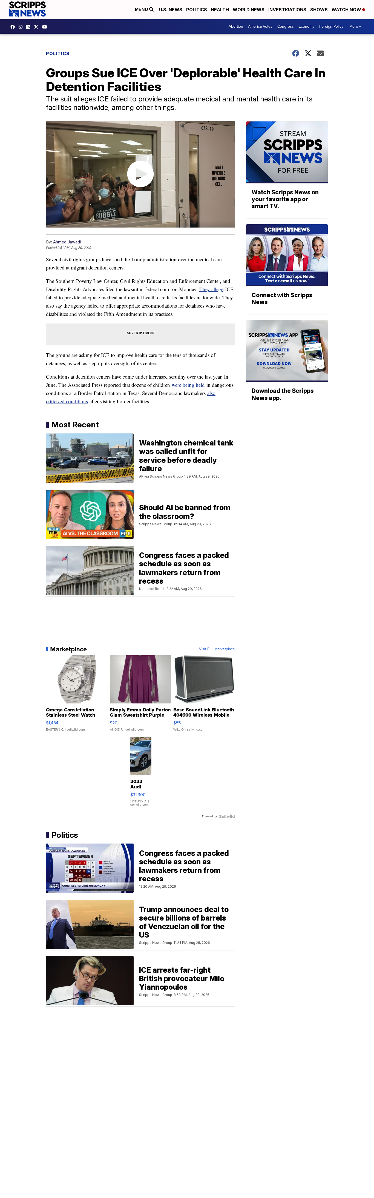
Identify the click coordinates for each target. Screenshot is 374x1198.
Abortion (236, 26)
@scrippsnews (46, 27)
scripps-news (29, 27)
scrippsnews (14, 27)
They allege (211, 289)
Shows (319, 9)
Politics (196, 9)
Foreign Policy (331, 26)
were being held (188, 384)
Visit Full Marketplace (217, 649)
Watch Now (347, 9)
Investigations (287, 9)
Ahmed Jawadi (67, 242)
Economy (306, 26)
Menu (142, 9)
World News (248, 9)
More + (355, 26)
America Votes (260, 26)
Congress (285, 26)
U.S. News (170, 9)
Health (220, 9)
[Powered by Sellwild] (227, 816)
